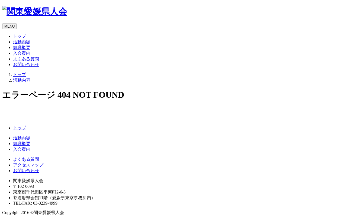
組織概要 (21, 47)
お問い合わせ (26, 64)
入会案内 (21, 53)
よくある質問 (26, 59)
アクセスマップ (28, 165)
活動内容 (21, 42)
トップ (19, 36)
